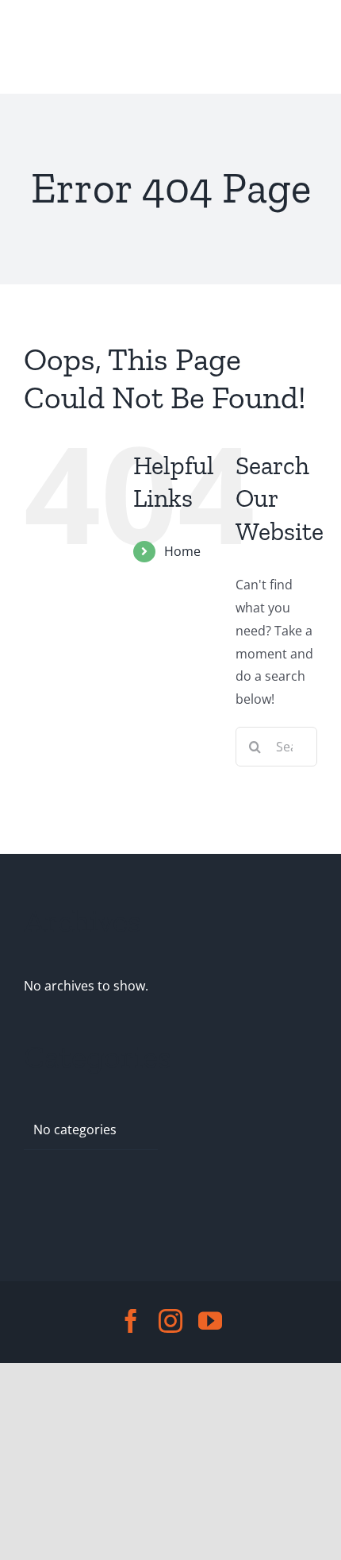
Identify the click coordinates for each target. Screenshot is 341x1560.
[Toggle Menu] (38, 47)
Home (182, 551)
